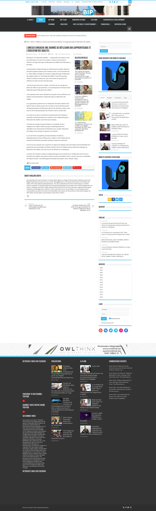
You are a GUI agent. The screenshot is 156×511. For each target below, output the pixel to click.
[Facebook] (112, 2)
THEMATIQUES (105, 24)
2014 (101, 297)
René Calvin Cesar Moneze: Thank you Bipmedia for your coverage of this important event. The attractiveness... (120, 375)
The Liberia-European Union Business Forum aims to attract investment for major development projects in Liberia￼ (83, 75)
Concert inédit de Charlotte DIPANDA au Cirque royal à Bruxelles (119, 136)
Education (63, 24)
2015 (101, 294)
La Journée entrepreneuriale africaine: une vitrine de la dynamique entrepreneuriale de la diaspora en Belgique (91, 372)
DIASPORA (52, 2)
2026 (101, 267)
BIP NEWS (51, 20)
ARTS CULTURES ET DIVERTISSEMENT (84, 24)
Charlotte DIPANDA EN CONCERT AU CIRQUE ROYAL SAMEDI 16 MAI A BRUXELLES (120, 145)
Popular (109, 98)
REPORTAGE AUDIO (120, 24)
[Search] (130, 2)
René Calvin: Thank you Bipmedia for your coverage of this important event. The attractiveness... (120, 382)
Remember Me (115, 318)
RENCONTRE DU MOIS (78, 20)
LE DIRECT (30, 20)
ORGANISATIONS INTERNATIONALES (92, 2)
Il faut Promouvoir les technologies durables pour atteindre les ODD (37, 206)
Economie (51, 24)
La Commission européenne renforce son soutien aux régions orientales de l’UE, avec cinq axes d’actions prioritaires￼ (83, 126)
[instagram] (117, 2)
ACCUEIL (43, 2)
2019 (101, 285)
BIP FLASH (63, 20)
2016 (101, 292)
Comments (118, 98)
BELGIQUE (67, 2)
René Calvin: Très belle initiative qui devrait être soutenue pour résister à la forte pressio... (120, 389)
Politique (94, 20)
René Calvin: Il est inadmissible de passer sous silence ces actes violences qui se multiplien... (119, 396)
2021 (101, 280)
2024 (101, 272)
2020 (101, 282)
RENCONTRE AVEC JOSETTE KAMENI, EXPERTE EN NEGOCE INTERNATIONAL (120, 126)
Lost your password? (107, 323)
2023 (101, 275)
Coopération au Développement (114, 20)
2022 (101, 277)
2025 (101, 270)
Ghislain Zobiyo (32, 54)
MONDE (77, 2)
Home (28, 42)
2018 (101, 287)
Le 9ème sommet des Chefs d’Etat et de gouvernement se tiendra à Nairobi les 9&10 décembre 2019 (80, 207)
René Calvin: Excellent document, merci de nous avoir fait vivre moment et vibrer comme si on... (120, 368)
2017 (101, 289)
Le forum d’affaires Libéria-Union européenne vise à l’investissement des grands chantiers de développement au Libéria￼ (82, 101)
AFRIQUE (59, 2)
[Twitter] (114, 2)
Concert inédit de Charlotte (45, 35)
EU (72, 2)
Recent (102, 98)
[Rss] (110, 2)
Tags (125, 98)
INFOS (41, 20)
